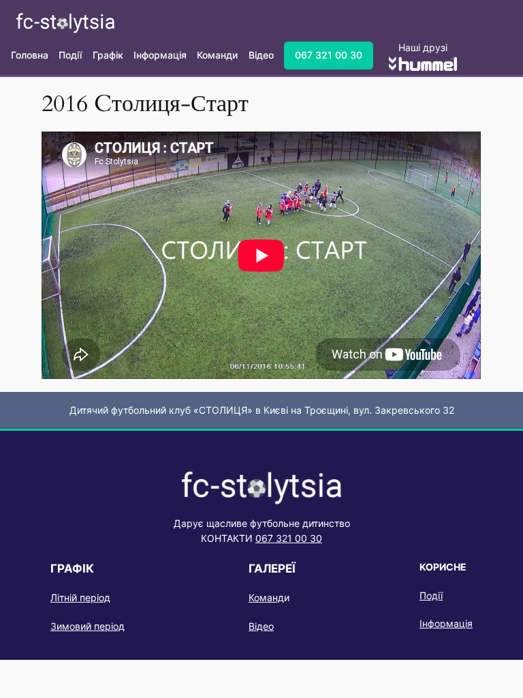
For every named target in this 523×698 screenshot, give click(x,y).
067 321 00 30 (328, 55)
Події (431, 595)
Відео (261, 626)
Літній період (80, 597)
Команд (266, 597)
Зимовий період (87, 626)
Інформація (446, 623)
